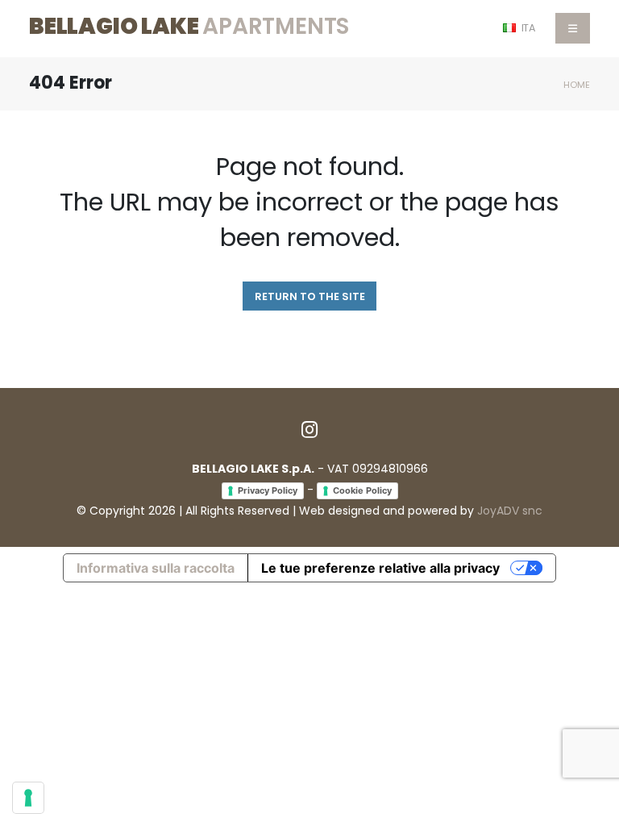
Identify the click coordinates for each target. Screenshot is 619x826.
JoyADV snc (509, 511)
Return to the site (310, 296)
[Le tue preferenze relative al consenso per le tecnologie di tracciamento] (28, 797)
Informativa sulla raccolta (156, 568)
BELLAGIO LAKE (189, 26)
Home (576, 84)
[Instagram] (309, 429)
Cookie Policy (362, 490)
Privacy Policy (267, 490)
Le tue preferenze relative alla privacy (380, 568)
